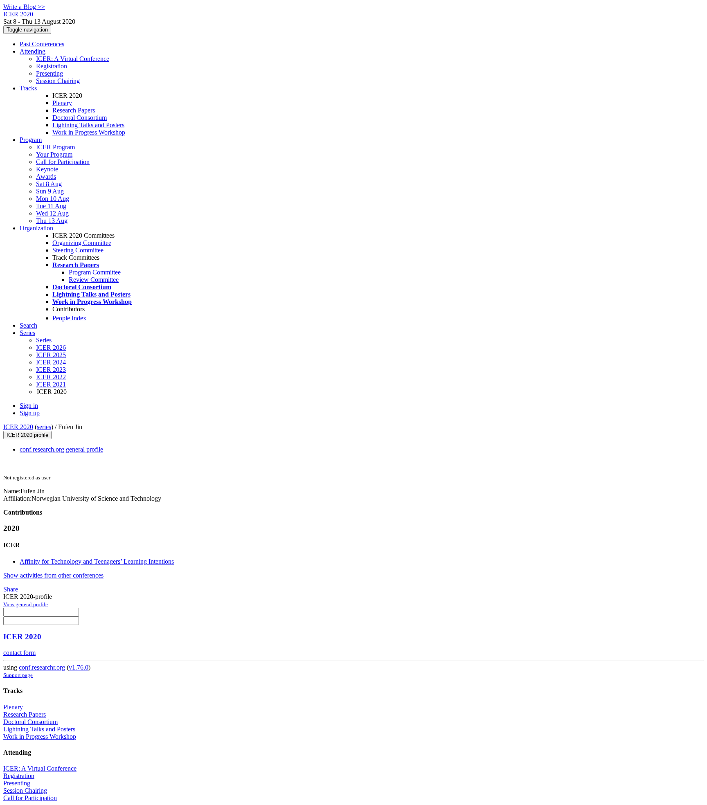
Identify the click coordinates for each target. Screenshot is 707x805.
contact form (19, 652)
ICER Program (55, 147)
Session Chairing (58, 80)
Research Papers (73, 110)
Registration (51, 66)
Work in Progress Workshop (88, 132)
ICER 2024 (51, 362)
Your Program (54, 154)
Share (10, 589)
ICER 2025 (51, 354)
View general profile (25, 604)
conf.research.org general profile (61, 449)
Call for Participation (63, 161)
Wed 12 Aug (52, 213)
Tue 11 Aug (51, 205)
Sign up (30, 412)
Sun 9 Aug (50, 191)
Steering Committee (78, 250)
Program (31, 139)
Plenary (62, 102)
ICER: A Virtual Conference (72, 58)
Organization (36, 228)
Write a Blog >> (24, 6)
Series (44, 340)
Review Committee (94, 279)
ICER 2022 (51, 376)
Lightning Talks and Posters (88, 124)
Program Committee (95, 272)
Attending (32, 51)
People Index (69, 318)
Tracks (28, 88)
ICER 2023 (51, 369)
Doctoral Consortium (79, 117)
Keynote (47, 169)
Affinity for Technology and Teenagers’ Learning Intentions (97, 561)
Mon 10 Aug (52, 198)
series (44, 426)
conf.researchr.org (42, 667)
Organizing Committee (81, 242)
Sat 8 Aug (49, 183)
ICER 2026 (51, 347)
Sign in (29, 405)
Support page (18, 675)
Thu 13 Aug (52, 220)
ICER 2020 (18, 426)
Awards (46, 176)
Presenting (49, 73)
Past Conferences (42, 43)
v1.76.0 (78, 667)
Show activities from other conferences (53, 575)
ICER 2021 (51, 384)
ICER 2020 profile (27, 435)
